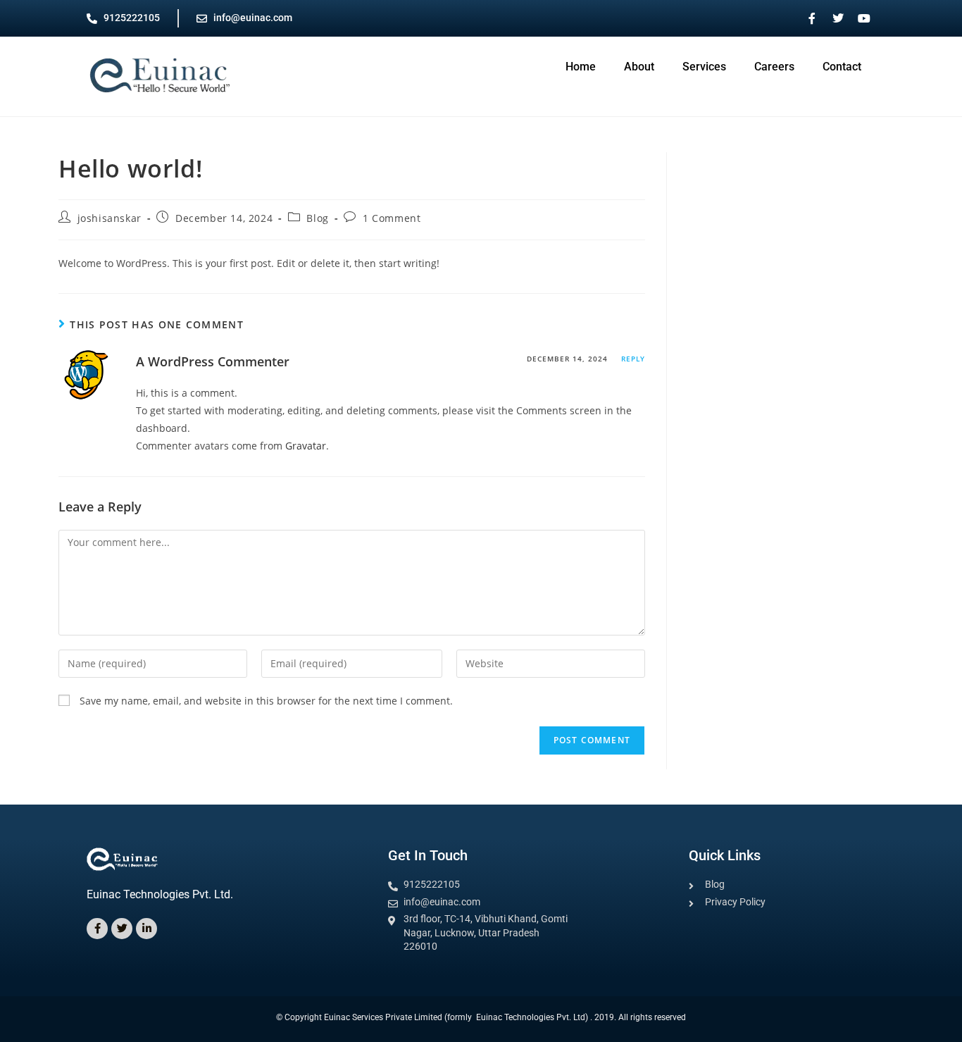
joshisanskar (109, 218)
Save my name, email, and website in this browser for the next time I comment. (266, 700)
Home (581, 66)
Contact (842, 66)
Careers (774, 66)
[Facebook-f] (97, 928)
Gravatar (305, 445)
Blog (317, 218)
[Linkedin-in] (146, 928)
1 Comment (391, 218)
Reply (633, 359)
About (639, 66)
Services (704, 66)
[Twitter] (121, 928)
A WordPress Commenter (212, 361)
